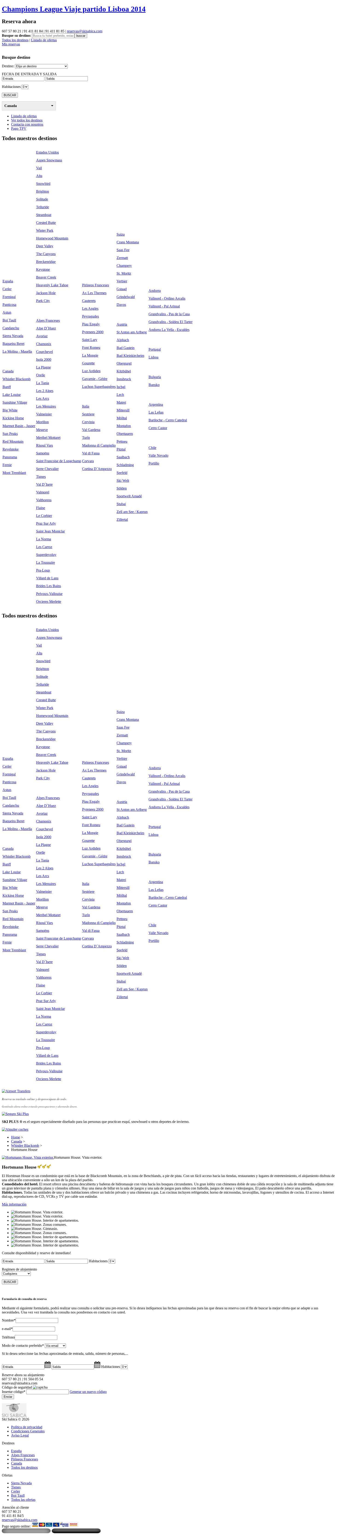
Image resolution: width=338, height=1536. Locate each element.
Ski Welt (123, 480)
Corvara (88, 461)
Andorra (155, 291)
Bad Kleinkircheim (130, 356)
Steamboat (43, 215)
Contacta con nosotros (27, 124)
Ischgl (121, 387)
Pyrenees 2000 (92, 332)
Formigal (9, 297)
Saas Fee (123, 250)
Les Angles (90, 308)
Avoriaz (42, 336)
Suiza (121, 234)
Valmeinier (44, 414)
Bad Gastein (126, 348)
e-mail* (7, 1329)
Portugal (155, 349)
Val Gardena (91, 430)
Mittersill (123, 410)
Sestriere (88, 414)
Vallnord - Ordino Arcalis (167, 298)
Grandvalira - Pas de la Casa (169, 314)
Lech (120, 395)
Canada (10, 106)
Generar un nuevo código (88, 1392)
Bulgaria (155, 377)
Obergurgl (124, 363)
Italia (85, 406)
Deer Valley (44, 246)
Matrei (121, 402)
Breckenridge (46, 262)
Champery (124, 266)
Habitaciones (11, 87)
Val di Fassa (91, 453)
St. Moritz (124, 273)
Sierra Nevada (13, 336)
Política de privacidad (26, 1427)
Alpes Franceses (48, 320)
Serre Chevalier (47, 469)
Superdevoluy (46, 555)
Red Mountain (13, 441)
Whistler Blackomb (17, 379)
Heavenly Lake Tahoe (52, 285)
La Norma (43, 539)
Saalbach (123, 457)
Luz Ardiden (91, 371)
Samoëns (42, 453)
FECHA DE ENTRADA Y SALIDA (29, 74)
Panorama (10, 457)
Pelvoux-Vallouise (49, 594)
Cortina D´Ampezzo (97, 469)
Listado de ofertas (44, 40)
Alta (39, 176)
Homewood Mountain (52, 238)
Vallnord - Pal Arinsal (164, 306)
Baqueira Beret (13, 344)
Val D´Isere (44, 484)
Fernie (7, 465)
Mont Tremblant (14, 473)
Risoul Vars (44, 445)
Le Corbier (44, 516)
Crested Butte (46, 223)
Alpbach (123, 340)
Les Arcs (42, 398)
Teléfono (8, 1337)
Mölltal (122, 418)
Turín (86, 438)
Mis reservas (11, 44)
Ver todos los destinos (27, 120)
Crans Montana (128, 242)
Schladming (125, 465)
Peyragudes (90, 316)
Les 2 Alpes (44, 391)
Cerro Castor (158, 428)
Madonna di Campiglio (99, 445)
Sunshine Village (15, 402)
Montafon (124, 426)
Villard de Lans (47, 578)
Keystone (43, 269)
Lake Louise (12, 395)
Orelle (40, 375)
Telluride (42, 207)
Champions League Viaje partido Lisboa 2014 (74, 9)
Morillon (42, 422)
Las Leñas (156, 412)
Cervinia (88, 422)
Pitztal (121, 449)
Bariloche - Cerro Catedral (168, 420)
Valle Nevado (158, 455)
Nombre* (9, 1320)
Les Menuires (46, 406)
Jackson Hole (46, 293)
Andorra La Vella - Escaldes (169, 330)
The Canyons (46, 254)
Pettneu (122, 441)
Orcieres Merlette (48, 601)
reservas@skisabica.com (84, 31)
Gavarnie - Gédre (94, 379)
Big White (10, 410)
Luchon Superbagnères (99, 387)
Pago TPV (18, 128)
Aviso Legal (20, 1435)
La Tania (42, 383)
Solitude (42, 199)
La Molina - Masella (17, 351)
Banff (7, 387)
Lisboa (153, 357)
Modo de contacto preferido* (23, 1345)
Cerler (7, 289)
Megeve (42, 430)
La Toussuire (45, 562)
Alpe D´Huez (46, 328)
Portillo (154, 463)
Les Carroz (44, 547)
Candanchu (11, 328)
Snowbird (43, 184)
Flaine (40, 508)
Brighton (42, 191)
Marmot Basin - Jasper (19, 426)
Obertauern (125, 434)
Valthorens (44, 500)
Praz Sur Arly (46, 523)
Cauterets (89, 301)
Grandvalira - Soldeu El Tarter (170, 322)
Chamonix (43, 344)
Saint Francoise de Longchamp (58, 461)
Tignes (41, 477)
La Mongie (90, 355)
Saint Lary (89, 340)
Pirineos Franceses (95, 285)
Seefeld (122, 473)
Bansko (154, 385)
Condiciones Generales (28, 1431)
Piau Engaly (91, 324)
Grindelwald (126, 297)
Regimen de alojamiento (19, 1269)
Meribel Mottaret (48, 438)
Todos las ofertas (23, 1500)
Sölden (122, 488)
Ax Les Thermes (94, 293)
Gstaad (122, 289)
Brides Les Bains (48, 586)
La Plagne (43, 367)
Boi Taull (9, 320)
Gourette (88, 363)
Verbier (122, 281)
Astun (7, 312)
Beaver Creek (46, 277)
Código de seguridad (17, 1387)
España (8, 281)
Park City (43, 301)
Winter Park (44, 230)
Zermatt (122, 258)
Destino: (8, 66)
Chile (152, 448)
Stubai (121, 504)
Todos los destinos (15, 40)
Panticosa (9, 305)
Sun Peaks (10, 434)
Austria (122, 324)
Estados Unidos (47, 152)
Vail (39, 168)
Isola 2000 (43, 359)
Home (15, 1137)
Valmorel (42, 492)
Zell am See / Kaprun (132, 512)
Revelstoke (11, 449)
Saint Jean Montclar (50, 531)
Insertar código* (13, 1392)
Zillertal (122, 519)
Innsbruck (124, 379)
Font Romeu (91, 347)
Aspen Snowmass (49, 160)
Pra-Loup (43, 570)
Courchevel (44, 352)
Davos (121, 305)
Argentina (156, 404)
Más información (14, 1204)
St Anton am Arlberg (132, 332)
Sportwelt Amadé (129, 496)
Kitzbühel (124, 371)
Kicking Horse (13, 418)
